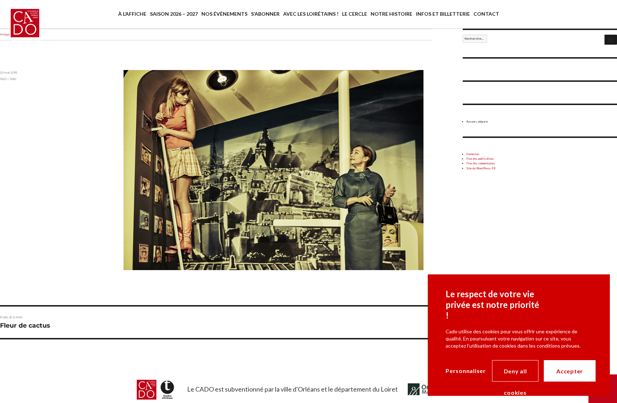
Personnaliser (466, 370)
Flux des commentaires (480, 163)
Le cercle (354, 14)
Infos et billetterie (443, 14)
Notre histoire (391, 14)
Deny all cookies (515, 375)
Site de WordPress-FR (481, 168)
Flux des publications (480, 158)
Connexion (472, 154)
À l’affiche (132, 14)
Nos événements (224, 14)
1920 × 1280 (8, 79)
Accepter (569, 371)
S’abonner (265, 14)
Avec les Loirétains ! (310, 14)
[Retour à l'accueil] (19, 31)
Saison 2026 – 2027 (174, 14)
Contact (486, 14)
